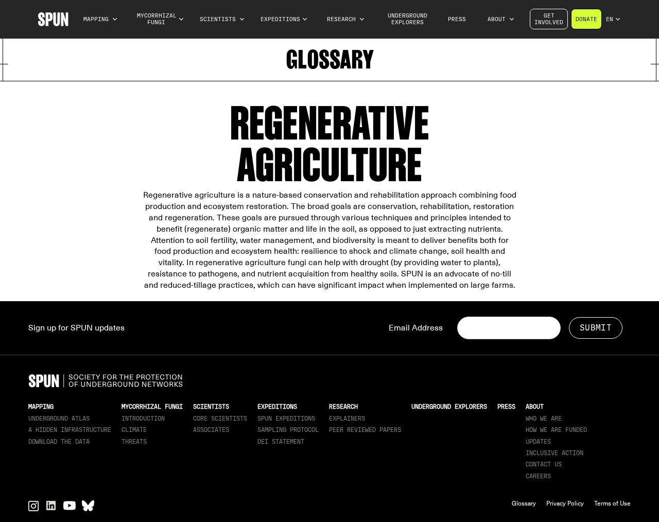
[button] (100, 19)
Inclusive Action (554, 453)
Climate (134, 429)
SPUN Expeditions (286, 418)
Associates (211, 429)
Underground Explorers (407, 19)
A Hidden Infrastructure (69, 429)
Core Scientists (220, 418)
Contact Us (544, 464)
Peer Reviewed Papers (365, 429)
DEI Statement (280, 441)
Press (457, 19)
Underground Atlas (59, 418)
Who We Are (544, 418)
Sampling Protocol (288, 429)
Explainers (347, 418)
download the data (59, 441)
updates (538, 441)
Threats (134, 441)
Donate (586, 19)
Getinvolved (548, 19)
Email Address (416, 328)
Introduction (143, 418)
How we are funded (556, 429)
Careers (538, 476)
